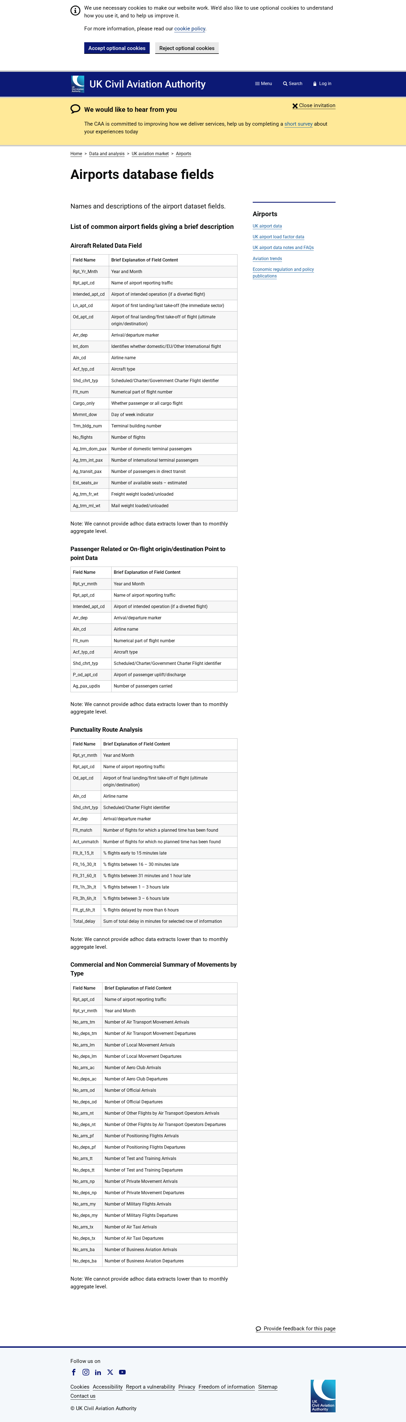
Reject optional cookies (187, 48)
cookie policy (189, 28)
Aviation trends (267, 258)
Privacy (186, 1387)
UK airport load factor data (278, 236)
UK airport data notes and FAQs (283, 247)
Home (76, 153)
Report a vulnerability (150, 1387)
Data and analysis (107, 153)
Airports (183, 153)
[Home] (77, 84)
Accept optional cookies (117, 48)
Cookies (79, 1387)
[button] (314, 105)
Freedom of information (227, 1387)
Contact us (83, 1396)
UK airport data (267, 226)
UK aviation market (150, 153)
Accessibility (108, 1387)
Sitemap (268, 1387)
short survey (298, 124)
